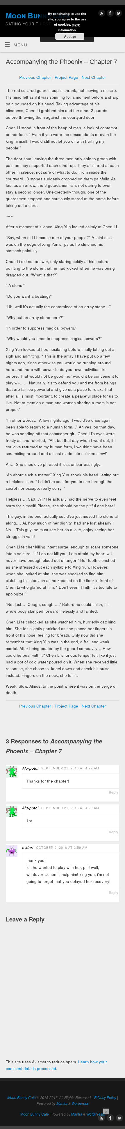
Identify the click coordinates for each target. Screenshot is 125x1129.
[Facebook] (109, 14)
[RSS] (101, 14)
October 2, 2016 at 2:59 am (62, 847)
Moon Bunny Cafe (21, 1097)
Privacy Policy (105, 1097)
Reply (113, 792)
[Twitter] (118, 14)
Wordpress (80, 1103)
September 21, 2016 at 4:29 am (70, 768)
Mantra (61, 1103)
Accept (70, 36)
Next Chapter (94, 77)
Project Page (66, 77)
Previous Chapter (35, 77)
